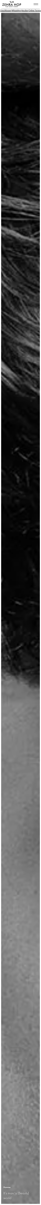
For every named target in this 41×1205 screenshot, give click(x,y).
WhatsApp (16, 10)
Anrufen (24, 10)
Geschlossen (5, 10)
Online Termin (34, 10)
